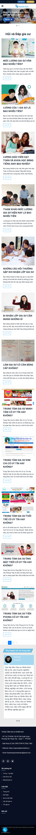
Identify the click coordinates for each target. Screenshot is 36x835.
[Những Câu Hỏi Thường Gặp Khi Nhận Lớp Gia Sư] (18, 251)
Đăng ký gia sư (7, 780)
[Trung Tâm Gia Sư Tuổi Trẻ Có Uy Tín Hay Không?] (18, 500)
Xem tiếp (7, 78)
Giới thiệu (6, 795)
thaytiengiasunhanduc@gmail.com (19, 753)
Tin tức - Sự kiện (8, 773)
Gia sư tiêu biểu (7, 798)
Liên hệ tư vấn (7, 777)
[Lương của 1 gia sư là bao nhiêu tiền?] (18, 95)
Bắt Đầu (7, 19)
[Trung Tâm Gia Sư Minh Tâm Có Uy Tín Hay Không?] (18, 397)
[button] (17, 26)
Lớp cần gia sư (7, 801)
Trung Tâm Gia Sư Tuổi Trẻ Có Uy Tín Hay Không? (17, 519)
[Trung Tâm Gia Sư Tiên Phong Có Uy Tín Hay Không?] (18, 598)
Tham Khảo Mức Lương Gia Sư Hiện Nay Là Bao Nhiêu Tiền (17, 212)
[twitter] (12, 761)
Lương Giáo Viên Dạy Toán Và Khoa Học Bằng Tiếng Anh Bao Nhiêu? (18, 160)
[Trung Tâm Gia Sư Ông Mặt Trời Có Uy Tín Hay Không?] (18, 549)
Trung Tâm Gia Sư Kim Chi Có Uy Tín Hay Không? (16, 463)
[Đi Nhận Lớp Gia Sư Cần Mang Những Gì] (18, 302)
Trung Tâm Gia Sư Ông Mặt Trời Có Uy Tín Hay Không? (17, 562)
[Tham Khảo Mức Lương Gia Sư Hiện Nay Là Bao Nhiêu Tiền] (18, 195)
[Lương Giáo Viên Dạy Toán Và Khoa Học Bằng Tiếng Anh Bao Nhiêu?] (18, 143)
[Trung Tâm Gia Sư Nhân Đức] (15, 6)
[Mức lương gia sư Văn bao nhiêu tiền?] (18, 47)
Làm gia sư (30, 1)
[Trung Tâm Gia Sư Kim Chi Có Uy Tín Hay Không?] (18, 446)
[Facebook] (3, 761)
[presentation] (1, 17)
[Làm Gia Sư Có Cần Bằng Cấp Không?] (18, 351)
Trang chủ (6, 791)
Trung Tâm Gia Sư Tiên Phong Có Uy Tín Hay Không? (17, 617)
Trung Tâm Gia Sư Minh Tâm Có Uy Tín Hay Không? (17, 412)
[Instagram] (8, 761)
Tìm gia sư (21, 1)
